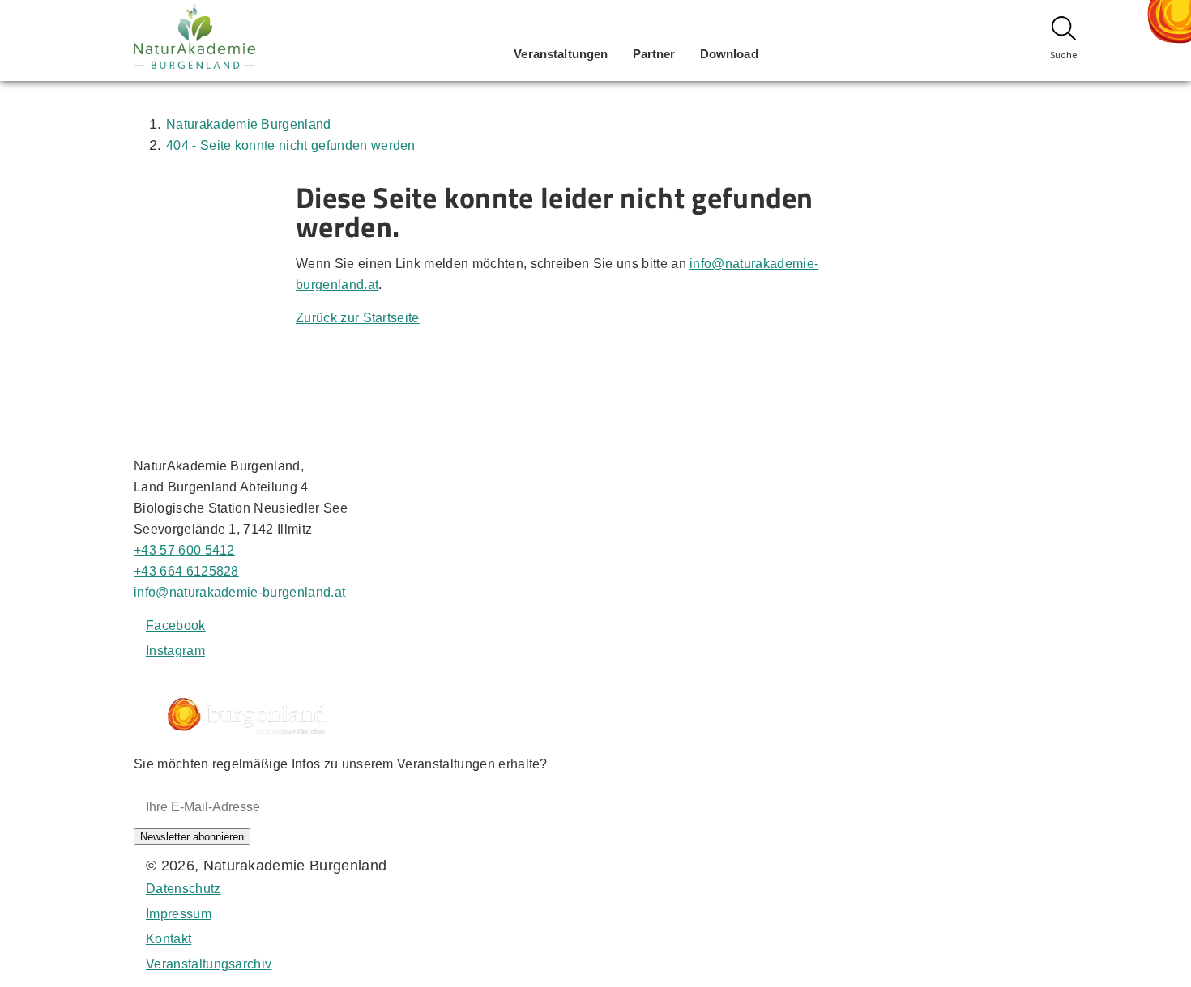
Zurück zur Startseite (358, 318)
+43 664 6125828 (186, 571)
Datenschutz (183, 889)
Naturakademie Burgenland (248, 124)
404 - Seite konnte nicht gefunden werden (291, 145)
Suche (1064, 55)
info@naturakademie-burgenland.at (239, 592)
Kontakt (168, 939)
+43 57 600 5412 (184, 550)
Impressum (178, 914)
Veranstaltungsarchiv (208, 964)
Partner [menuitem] (654, 54)
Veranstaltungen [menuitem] (561, 54)
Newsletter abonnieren (192, 837)
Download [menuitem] (729, 54)
